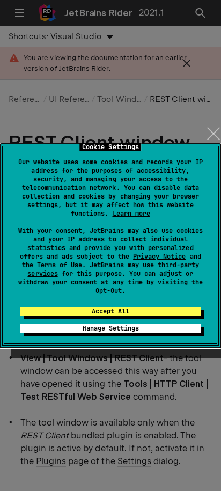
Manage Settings (111, 328)
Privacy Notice (159, 256)
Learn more (131, 213)
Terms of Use (59, 265)
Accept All (110, 311)
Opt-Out (108, 291)
